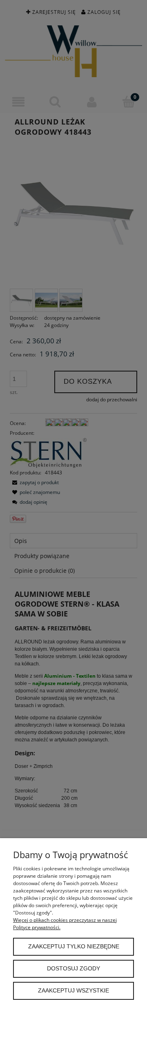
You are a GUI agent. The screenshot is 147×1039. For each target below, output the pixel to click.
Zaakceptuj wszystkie (73, 991)
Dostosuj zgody (73, 969)
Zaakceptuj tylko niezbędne (73, 946)
